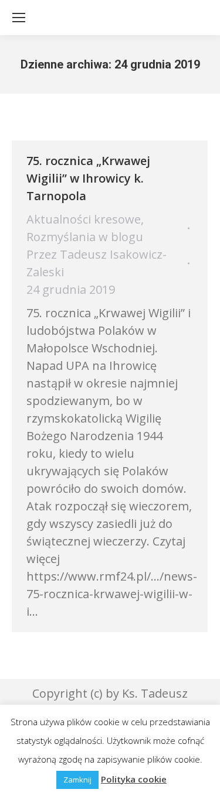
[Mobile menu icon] (19, 18)
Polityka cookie (134, 779)
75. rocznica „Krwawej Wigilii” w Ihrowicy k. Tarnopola (88, 178)
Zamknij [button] (77, 779)
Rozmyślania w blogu (84, 237)
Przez (96, 263)
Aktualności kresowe (83, 219)
